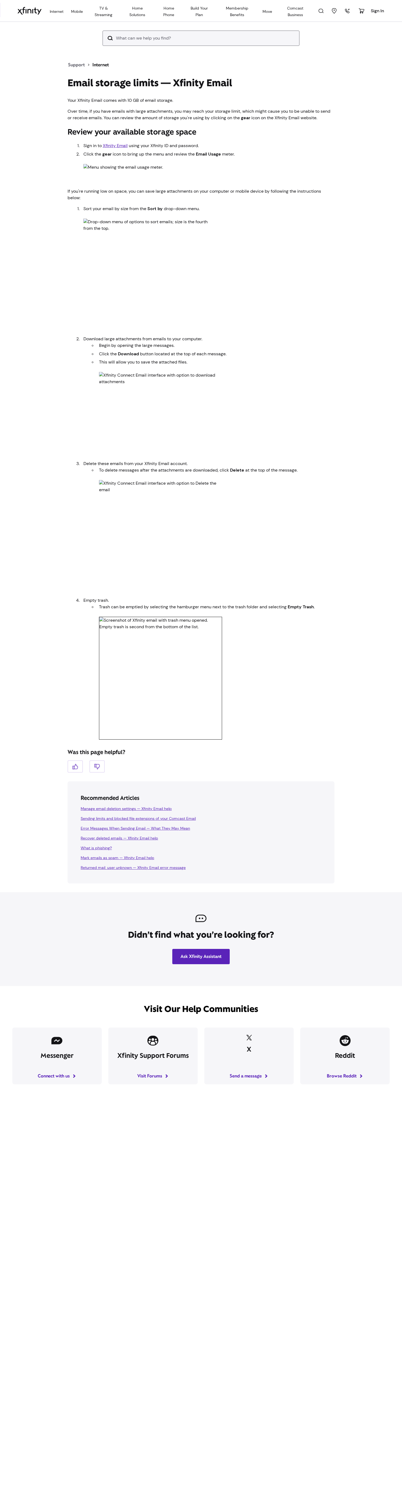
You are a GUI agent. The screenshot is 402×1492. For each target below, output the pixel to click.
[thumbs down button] (97, 766)
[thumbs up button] (75, 766)
